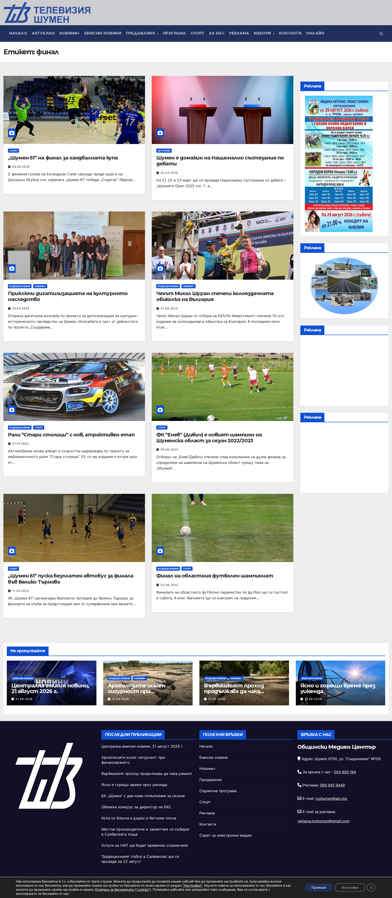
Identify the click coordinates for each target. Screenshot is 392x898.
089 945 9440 (332, 785)
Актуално (43, 33)
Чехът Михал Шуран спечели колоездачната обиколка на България (215, 296)
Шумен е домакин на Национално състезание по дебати (220, 161)
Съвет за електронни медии (225, 835)
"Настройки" (192, 885)
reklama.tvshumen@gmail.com (323, 821)
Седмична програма (218, 791)
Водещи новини (19, 286)
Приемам (318, 887)
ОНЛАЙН (315, 33)
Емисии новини (103, 33)
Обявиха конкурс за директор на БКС (136, 807)
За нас (217, 33)
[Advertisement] (344, 371)
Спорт (198, 33)
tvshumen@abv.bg (331, 798)
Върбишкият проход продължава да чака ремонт (234, 691)
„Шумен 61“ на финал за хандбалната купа (63, 158)
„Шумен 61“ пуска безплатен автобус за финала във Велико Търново (70, 579)
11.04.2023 (20, 590)
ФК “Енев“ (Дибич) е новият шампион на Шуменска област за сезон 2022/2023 (209, 438)
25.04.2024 (20, 308)
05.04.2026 (21, 166)
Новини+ (69, 33)
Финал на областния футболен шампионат (214, 576)
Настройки (350, 887)
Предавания (141, 33)
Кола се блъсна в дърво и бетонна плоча (138, 818)
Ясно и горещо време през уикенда (337, 688)
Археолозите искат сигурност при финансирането (136, 691)
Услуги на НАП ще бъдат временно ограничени (144, 845)
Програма (174, 33)
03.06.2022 (169, 585)
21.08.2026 (24, 699)
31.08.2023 (169, 308)
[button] (381, 33)
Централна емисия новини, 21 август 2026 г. (50, 688)
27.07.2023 (20, 443)
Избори (263, 33)
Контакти (290, 33)
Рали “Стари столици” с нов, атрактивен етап (71, 435)
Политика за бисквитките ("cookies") (123, 889)
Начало (18, 33)
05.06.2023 (169, 449)
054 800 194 (345, 772)
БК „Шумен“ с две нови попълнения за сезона (143, 796)
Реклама (239, 33)
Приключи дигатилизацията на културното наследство (67, 296)
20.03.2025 (169, 172)
